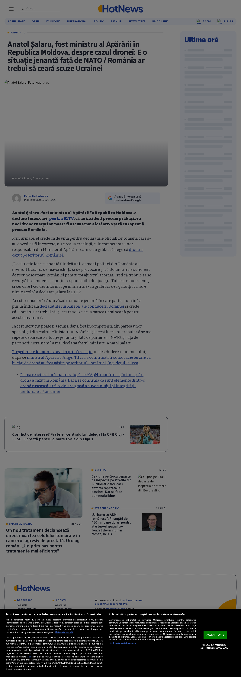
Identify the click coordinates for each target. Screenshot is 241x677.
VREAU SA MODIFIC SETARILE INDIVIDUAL (214, 646)
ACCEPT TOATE (215, 634)
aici (29, 656)
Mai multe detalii (64, 632)
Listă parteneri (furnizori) (122, 643)
